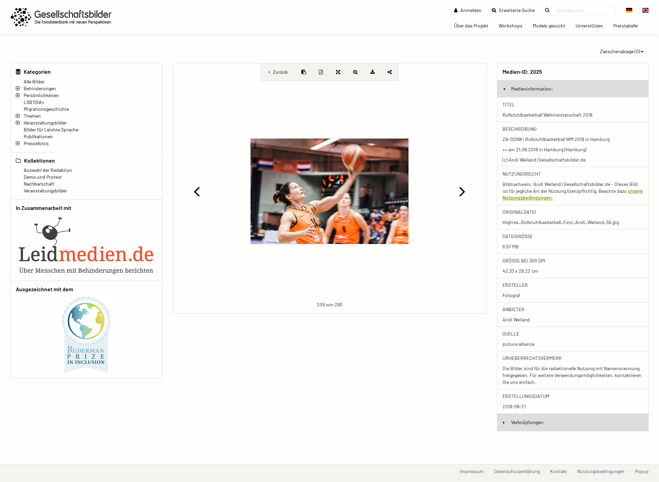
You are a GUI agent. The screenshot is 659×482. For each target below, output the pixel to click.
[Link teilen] (389, 72)
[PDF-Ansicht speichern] (321, 72)
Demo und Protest (43, 177)
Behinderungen (40, 88)
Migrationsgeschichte (46, 109)
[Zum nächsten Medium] (462, 191)
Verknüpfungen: (528, 422)
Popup (644, 471)
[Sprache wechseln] (629, 10)
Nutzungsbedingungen (603, 471)
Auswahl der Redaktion (48, 170)
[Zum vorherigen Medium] (196, 191)
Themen (32, 116)
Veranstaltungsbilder (45, 123)
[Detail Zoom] (355, 72)
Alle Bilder (34, 81)
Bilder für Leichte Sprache (51, 129)
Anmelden (470, 10)
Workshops (513, 25)
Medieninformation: (532, 89)
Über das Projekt (474, 25)
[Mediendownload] (372, 72)
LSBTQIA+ (34, 102)
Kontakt (561, 471)
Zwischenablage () (620, 51)
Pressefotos (36, 143)
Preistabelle (628, 25)
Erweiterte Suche (519, 10)
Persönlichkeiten (41, 95)
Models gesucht (551, 25)
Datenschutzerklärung (519, 471)
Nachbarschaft (39, 184)
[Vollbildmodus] (338, 72)
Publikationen (38, 136)
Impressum (474, 471)
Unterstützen (592, 25)
